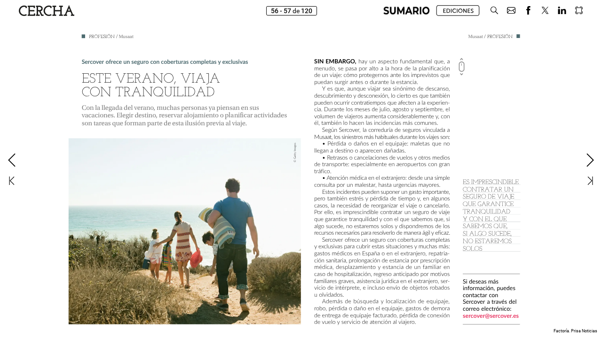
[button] (406, 10)
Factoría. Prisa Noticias (575, 331)
